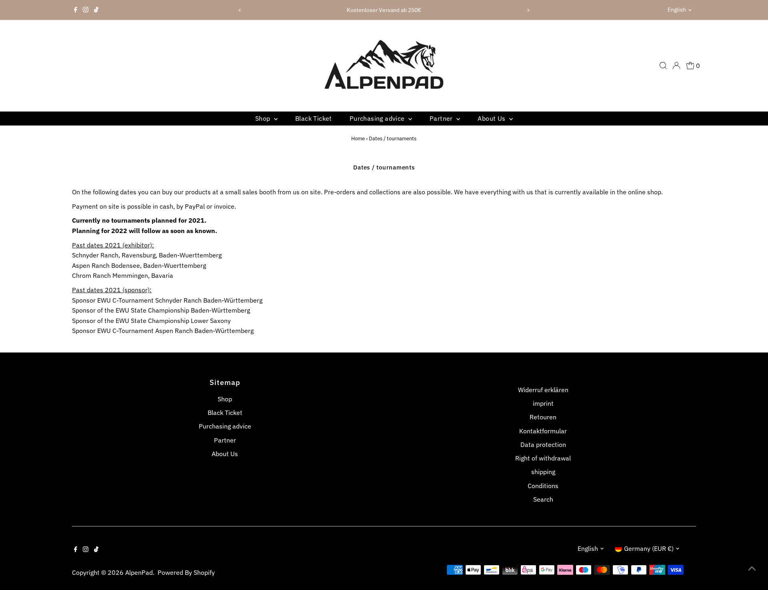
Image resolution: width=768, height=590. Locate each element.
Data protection (543, 444)
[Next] (528, 10)
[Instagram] (85, 10)
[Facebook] (75, 10)
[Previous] (240, 10)
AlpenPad (139, 572)
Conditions (543, 486)
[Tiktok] (96, 10)
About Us (492, 118)
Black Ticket (313, 118)
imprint (543, 403)
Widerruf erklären (543, 390)
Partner (442, 118)
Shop (263, 118)
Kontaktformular (543, 431)
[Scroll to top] (752, 568)
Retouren (543, 417)
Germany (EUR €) (649, 548)
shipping (543, 472)
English (677, 9)
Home (358, 138)
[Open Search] (663, 65)
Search (543, 499)
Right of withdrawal (543, 458)
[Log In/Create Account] (676, 65)
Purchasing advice (378, 118)
